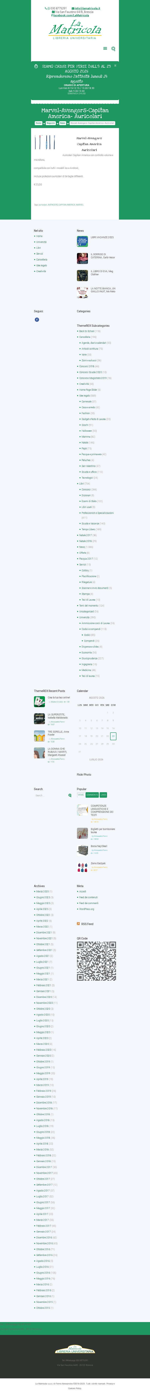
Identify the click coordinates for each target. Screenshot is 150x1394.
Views (81, 795)
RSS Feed (87, 924)
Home (38, 123)
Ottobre (43, 915)
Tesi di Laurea (88, 599)
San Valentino (89, 466)
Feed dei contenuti (88, 897)
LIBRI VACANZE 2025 (102, 237)
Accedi (82, 891)
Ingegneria (87, 664)
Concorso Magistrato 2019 (93, 378)
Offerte (82, 553)
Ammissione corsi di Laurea (96, 623)
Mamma (86, 436)
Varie (84, 354)
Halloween (87, 431)
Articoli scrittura (90, 348)
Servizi (39, 253)
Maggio (43, 903)
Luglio (42, 962)
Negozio (51, 123)
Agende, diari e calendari (94, 343)
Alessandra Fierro (57, 722)
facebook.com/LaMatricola (71, 15)
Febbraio (43, 985)
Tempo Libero (88, 529)
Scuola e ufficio (89, 472)
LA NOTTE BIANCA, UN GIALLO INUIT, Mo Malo (103, 290)
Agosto (43, 956)
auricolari (43, 205)
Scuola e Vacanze (90, 523)
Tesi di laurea (88, 676)
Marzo (42, 891)
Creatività (41, 271)
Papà (84, 448)
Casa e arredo (88, 407)
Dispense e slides (90, 646)
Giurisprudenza (89, 658)
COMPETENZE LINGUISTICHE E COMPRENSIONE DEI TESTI (102, 810)
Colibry (85, 570)
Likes (103, 795)
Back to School (86, 331)
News (62, 123)
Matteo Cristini (57, 702)
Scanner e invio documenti (95, 588)
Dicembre (44, 932)
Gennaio (43, 991)
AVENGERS (53, 205)
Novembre (44, 938)
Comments (92, 795)
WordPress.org (86, 909)
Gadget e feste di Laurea (94, 419)
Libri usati (87, 507)
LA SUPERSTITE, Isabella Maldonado (58, 716)
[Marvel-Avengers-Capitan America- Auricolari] (46, 142)
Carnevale (86, 401)
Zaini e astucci (89, 360)
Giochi (85, 425)
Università (41, 242)
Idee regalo (41, 265)
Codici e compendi (91, 629)
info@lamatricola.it (87, 8)
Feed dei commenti (88, 903)
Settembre (44, 950)
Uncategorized (86, 611)
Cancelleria (41, 259)
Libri (38, 248)
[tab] (81, 795)
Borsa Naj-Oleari (99, 846)
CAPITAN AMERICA (67, 205)
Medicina (86, 670)
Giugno (43, 897)
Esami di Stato (89, 501)
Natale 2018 (85, 541)
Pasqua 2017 (86, 558)
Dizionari (86, 495)
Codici (87, 635)
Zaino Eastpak (98, 863)
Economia (87, 652)
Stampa (86, 594)
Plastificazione (89, 576)
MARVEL (80, 205)
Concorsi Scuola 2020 (90, 372)
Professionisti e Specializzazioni (98, 513)
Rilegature (87, 582)
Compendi (89, 641)
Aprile (42, 909)
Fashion (86, 413)
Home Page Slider (88, 389)
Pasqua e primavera (92, 454)
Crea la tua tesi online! (59, 697)
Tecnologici (87, 477)
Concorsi (86, 489)
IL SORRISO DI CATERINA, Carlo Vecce (103, 256)
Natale (85, 442)
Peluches (86, 460)
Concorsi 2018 (86, 366)
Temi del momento (88, 605)
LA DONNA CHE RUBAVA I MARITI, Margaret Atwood (57, 751)
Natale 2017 (85, 535)
